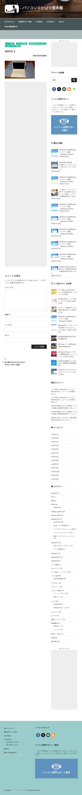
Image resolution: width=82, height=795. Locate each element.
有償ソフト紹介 (56, 634)
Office (53, 504)
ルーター (54, 616)
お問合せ (40, 22)
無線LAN (54, 641)
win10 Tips (57, 522)
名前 (7, 314)
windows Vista (55, 515)
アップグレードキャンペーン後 (63, 529)
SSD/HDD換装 (58, 578)
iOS (52, 497)
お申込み (51, 22)
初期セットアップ (56, 619)
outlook (56, 507)
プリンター (57, 629)
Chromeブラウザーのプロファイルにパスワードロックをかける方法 (67, 372)
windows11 (54, 542)
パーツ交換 (54, 576)
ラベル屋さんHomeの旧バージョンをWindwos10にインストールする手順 (67, 292)
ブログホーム (10, 22)
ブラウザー (54, 583)
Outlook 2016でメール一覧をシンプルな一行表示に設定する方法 (67, 301)
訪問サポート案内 (26, 22)
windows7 (54, 553)
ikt (52, 394)
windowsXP (54, 561)
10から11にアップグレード (62, 545)
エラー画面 (54, 564)
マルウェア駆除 (56, 590)
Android (53, 493)
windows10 (54, 519)
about (62, 22)
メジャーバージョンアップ (62, 532)
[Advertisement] (26, 174)
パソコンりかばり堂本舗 (42, 8)
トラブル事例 (58, 549)
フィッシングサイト (60, 593)
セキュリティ (55, 568)
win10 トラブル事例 (60, 525)
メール (8, 325)
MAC (52, 501)
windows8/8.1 (55, 557)
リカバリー (54, 612)
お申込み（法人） (13, 745)
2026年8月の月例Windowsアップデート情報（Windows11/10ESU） (67, 319)
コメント (9, 287)
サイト (7, 335)
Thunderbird (57, 604)
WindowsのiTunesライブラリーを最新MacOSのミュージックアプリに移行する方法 (67, 354)
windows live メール (60, 607)
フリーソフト (55, 587)
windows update (56, 511)
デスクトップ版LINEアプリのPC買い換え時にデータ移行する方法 (67, 310)
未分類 (53, 638)
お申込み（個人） (13, 742)
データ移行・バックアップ (59, 572)
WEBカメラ (57, 626)
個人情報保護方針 (11, 26)
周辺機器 (54, 623)
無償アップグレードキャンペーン (64, 536)
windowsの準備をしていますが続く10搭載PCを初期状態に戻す (67, 363)
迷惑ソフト (57, 597)
